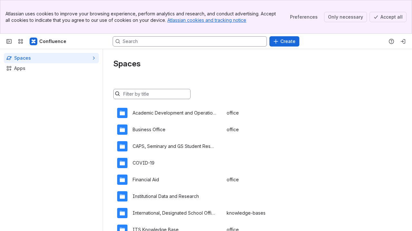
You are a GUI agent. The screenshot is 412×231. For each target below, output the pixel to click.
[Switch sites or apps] (20, 41)
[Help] (391, 41)
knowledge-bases (246, 213)
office (233, 113)
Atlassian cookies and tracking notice (206, 20)
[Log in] (403, 41)
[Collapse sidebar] (9, 41)
